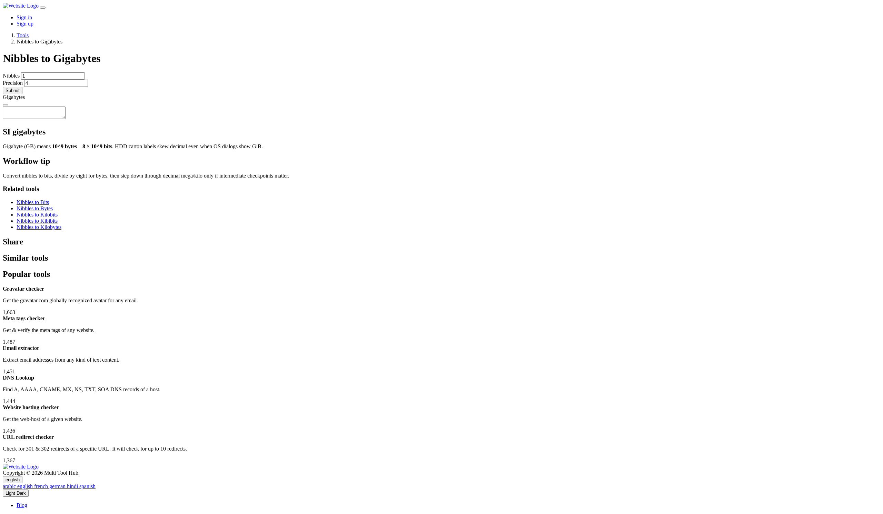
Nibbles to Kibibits (37, 221)
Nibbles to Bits (33, 202)
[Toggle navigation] (43, 8)
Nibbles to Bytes (35, 208)
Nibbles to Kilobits (37, 215)
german (58, 486)
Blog (22, 505)
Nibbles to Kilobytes (39, 227)
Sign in (24, 17)
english (13, 479)
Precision (13, 83)
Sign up (25, 24)
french (41, 486)
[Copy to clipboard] (5, 105)
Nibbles (11, 76)
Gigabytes (14, 97)
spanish (87, 486)
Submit (13, 90)
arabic (10, 486)
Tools (23, 35)
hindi (73, 486)
